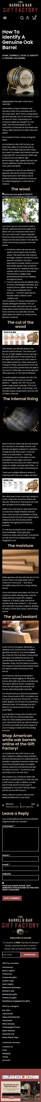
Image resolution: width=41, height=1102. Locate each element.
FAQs (4, 1050)
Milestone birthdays (11, 987)
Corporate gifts (9, 977)
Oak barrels (7, 101)
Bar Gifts (6, 1010)
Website (6, 874)
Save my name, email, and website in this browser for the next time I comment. (20, 888)
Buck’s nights (8, 970)
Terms (5, 1057)
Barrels (14, 55)
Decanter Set (8, 1034)
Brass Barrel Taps (10, 1037)
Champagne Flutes (11, 1027)
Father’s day (8, 980)
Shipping (6, 1053)
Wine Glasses (8, 1024)
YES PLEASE (11, 1097)
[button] (7, 17)
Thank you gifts (9, 997)
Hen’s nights (8, 984)
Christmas (7, 974)
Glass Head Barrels (11, 1017)
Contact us (7, 1046)
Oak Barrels (7, 1013)
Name (6, 855)
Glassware (7, 1020)
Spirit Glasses (8, 1030)
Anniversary (7, 967)
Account (6, 1060)
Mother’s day (8, 991)
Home (5, 55)
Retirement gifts (9, 994)
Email (6, 865)
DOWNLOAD (29, 954)
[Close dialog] (39, 1083)
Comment (8, 826)
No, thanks (11, 1098)
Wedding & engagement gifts (16, 1001)
